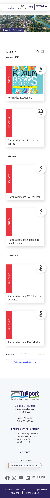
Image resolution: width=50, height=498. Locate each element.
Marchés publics (32, 492)
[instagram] (14, 478)
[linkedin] (28, 478)
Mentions (15, 492)
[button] (11, 7)
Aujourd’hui (25, 354)
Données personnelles (38, 489)
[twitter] (21, 478)
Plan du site (7, 489)
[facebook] (7, 478)
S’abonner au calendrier (24, 362)
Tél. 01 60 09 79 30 (25, 421)
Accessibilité (21, 489)
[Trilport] (42, 7)
